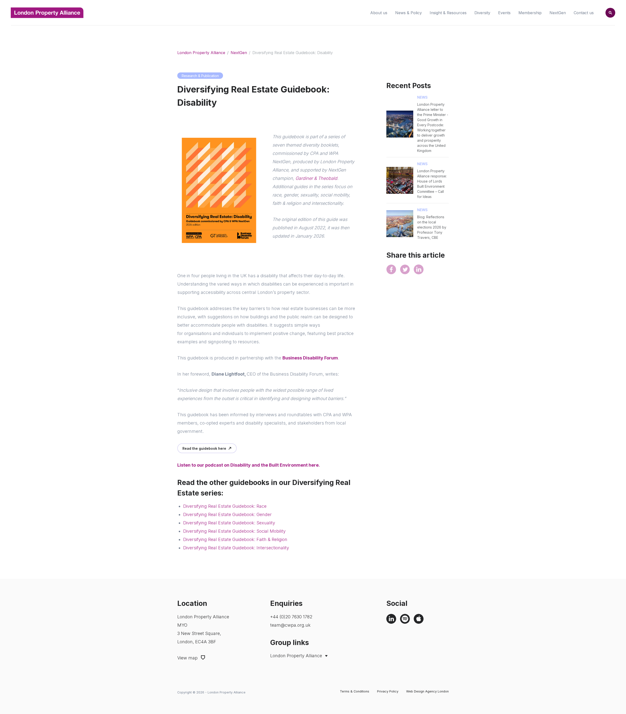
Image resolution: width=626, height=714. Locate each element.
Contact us (584, 12)
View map (188, 657)
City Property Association (298, 665)
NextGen (557, 12)
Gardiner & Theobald (316, 178)
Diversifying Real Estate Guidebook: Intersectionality (236, 547)
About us (378, 12)
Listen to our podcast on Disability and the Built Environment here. (249, 465)
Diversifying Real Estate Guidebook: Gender (227, 514)
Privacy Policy (387, 691)
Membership (530, 12)
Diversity (482, 12)
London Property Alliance (201, 52)
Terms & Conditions (354, 691)
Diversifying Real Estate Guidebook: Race (225, 506)
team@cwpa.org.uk (290, 625)
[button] (610, 13)
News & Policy (408, 12)
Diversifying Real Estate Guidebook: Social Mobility (234, 531)
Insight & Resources (448, 12)
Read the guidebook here (204, 448)
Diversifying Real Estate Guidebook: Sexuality (229, 522)
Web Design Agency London (427, 691)
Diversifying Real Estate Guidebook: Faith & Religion (235, 539)
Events (504, 12)
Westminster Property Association (306, 671)
